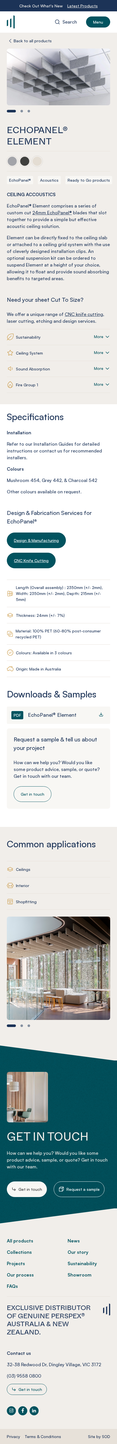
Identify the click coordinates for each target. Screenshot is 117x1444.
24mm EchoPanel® (52, 212)
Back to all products (33, 40)
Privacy (13, 1436)
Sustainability (82, 1263)
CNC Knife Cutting (31, 560)
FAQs (12, 1286)
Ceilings (23, 869)
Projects (16, 1263)
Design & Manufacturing (36, 540)
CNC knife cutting (84, 314)
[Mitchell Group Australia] (29, 22)
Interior (22, 885)
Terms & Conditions (43, 1436)
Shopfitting (26, 901)
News (74, 1241)
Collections (19, 1252)
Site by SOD (99, 1436)
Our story (78, 1252)
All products (20, 1241)
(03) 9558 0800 (24, 1376)
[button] (11, 111)
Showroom (79, 1275)
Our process (20, 1275)
